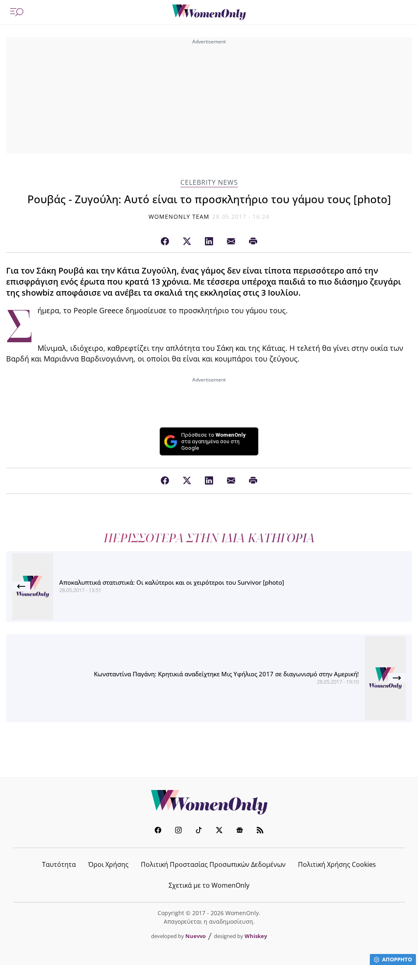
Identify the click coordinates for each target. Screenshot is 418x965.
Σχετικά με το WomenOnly (209, 885)
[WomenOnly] (209, 12)
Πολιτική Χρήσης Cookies (337, 864)
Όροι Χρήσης (108, 864)
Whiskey (256, 936)
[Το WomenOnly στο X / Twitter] (219, 831)
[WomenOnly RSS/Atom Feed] (260, 831)
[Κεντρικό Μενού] (16, 12)
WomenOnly (209, 802)
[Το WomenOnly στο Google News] (239, 831)
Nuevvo (195, 936)
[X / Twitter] (187, 241)
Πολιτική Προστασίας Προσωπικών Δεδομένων (213, 864)
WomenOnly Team (179, 216)
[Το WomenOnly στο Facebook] (158, 831)
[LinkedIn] (209, 241)
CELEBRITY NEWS (209, 182)
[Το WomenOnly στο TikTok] (198, 831)
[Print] (253, 241)
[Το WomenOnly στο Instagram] (178, 831)
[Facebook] (165, 241)
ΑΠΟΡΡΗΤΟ (397, 959)
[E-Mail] (231, 241)
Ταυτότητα (59, 864)
